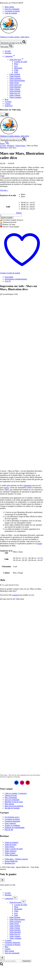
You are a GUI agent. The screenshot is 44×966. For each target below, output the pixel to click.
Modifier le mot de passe (14, 802)
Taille (8, 207)
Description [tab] (9, 277)
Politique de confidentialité (14, 827)
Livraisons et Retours (12, 945)
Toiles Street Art (15, 85)
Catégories (9, 899)
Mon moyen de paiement (14, 806)
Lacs (16, 66)
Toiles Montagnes (11, 855)
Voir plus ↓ (4, 190)
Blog (6, 99)
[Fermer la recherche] (2, 958)
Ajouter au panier (6, 218)
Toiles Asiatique (15, 97)
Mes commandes (11, 798)
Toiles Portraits (14, 91)
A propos (8, 102)
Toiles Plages (9, 847)
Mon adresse (9, 804)
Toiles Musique (15, 87)
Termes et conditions (12, 825)
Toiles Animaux (15, 78)
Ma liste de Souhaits (12, 808)
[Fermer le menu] (1, 889)
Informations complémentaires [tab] (16, 279)
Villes (16, 70)
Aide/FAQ (9, 106)
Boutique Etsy (10, 863)
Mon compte (9, 7)
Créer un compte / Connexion (16, 793)
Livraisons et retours (12, 11)
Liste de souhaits (11, 13)
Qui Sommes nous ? (12, 817)
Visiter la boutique (11, 842)
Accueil (7, 51)
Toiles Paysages (10, 845)
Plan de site (9, 830)
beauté (39, 544)
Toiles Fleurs (14, 83)
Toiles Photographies (17, 81)
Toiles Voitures (14, 95)
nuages (6, 488)
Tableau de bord (11, 795)
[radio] (28, 194)
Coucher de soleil (20, 62)
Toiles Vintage (14, 89)
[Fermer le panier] (2, 880)
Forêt (16, 72)
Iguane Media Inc (11, 861)
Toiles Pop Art (14, 93)
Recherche (26, 961)
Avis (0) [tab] (8, 281)
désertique (28, 485)
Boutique (8, 53)
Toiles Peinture (14, 76)
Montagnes (18, 68)
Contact (7, 104)
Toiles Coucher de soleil (14, 849)
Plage (16, 64)
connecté (15, 595)
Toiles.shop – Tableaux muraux (16, 859)
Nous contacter (10, 823)
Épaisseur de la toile (8, 195)
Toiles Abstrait (14, 74)
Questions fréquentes (12, 821)
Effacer (19, 213)
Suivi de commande (12, 9)
